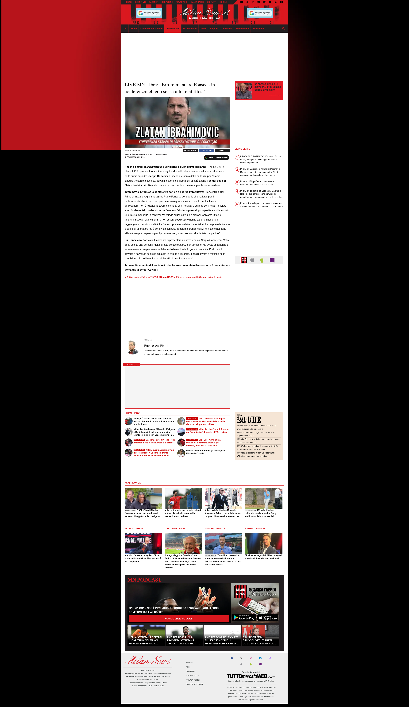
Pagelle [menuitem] (214, 28)
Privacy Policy (193, 680)
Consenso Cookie (194, 684)
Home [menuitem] (134, 28)
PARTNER (153, 2)
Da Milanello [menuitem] (190, 28)
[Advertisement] (259, 286)
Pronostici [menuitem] (258, 28)
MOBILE (223, 2)
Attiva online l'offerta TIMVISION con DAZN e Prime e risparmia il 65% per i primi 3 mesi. (174, 277)
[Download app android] (276, 2)
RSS (187, 667)
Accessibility (192, 676)
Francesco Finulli (136, 157)
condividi (206, 150)
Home (129, 2)
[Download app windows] (281, 2)
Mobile (189, 663)
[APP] (244, 259)
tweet (221, 150)
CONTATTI (211, 2)
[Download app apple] (270, 2)
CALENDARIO (197, 2)
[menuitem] (125, 28)
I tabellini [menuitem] (227, 28)
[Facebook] (241, 2)
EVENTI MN (140, 2)
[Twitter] (247, 2)
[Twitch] (264, 2)
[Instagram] (253, 2)
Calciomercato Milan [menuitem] (151, 28)
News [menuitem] (203, 28)
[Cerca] (283, 28)
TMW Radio (181, 2)
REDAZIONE (167, 2)
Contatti (190, 671)
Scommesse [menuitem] (242, 28)
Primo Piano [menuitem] (173, 28)
